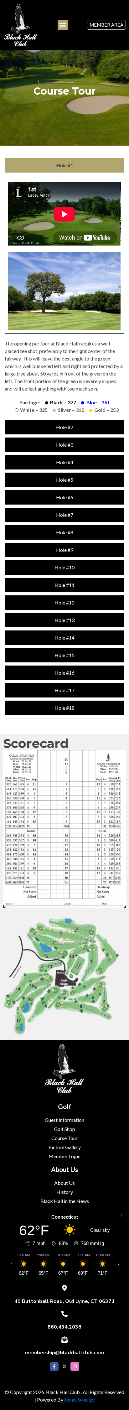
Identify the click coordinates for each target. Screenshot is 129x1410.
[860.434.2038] (64, 1314)
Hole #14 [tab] (64, 637)
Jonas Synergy (79, 1399)
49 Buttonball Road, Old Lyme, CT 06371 (64, 1301)
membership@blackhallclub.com (64, 1352)
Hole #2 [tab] (64, 427)
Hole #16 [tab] (64, 673)
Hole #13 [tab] (64, 620)
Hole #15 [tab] (64, 655)
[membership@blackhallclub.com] (64, 1339)
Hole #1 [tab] (64, 165)
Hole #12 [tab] (64, 602)
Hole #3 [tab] (64, 445)
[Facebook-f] (54, 1366)
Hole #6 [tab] (64, 497)
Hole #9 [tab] (64, 550)
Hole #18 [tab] (64, 708)
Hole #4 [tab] (64, 462)
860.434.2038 (64, 1327)
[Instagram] (74, 1366)
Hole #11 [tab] (64, 585)
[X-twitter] (64, 1366)
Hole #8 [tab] (64, 532)
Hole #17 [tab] (64, 690)
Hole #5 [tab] (64, 480)
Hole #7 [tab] (64, 515)
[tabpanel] (64, 298)
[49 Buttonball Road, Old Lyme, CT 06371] (64, 1288)
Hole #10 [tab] (64, 567)
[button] (63, 25)
